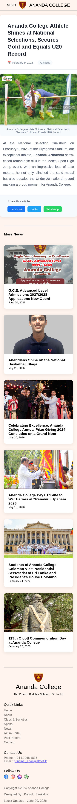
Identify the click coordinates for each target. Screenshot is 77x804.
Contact (9, 742)
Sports (8, 724)
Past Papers (12, 737)
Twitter (34, 209)
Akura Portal (12, 733)
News (8, 728)
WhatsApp (53, 209)
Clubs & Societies (16, 719)
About (8, 715)
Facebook (16, 209)
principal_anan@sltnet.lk (30, 761)
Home (8, 710)
